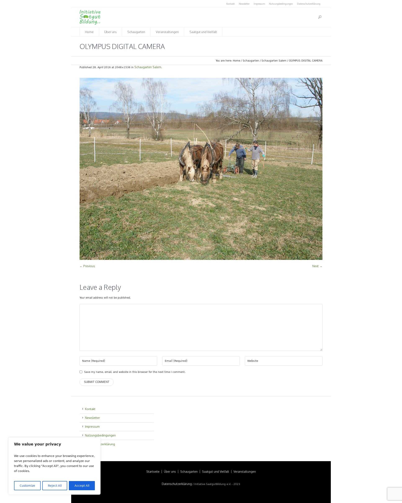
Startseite (153, 471)
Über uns (170, 471)
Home (236, 60)
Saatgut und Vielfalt (215, 471)
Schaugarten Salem (274, 60)
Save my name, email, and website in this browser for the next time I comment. (135, 372)
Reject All (55, 485)
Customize (27, 485)
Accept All (82, 485)
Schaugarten (251, 60)
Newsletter (244, 3)
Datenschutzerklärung (308, 3)
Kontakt (230, 3)
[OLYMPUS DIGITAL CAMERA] (201, 169)
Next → (317, 266)
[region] (54, 466)
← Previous (87, 266)
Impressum (259, 3)
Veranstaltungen (244, 471)
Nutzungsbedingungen (281, 3)
